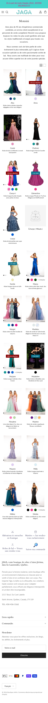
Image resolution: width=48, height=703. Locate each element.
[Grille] (41, 65)
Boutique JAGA (12, 692)
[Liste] (44, 65)
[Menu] (2, 12)
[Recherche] (8, 12)
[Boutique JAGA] (24, 12)
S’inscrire (24, 655)
